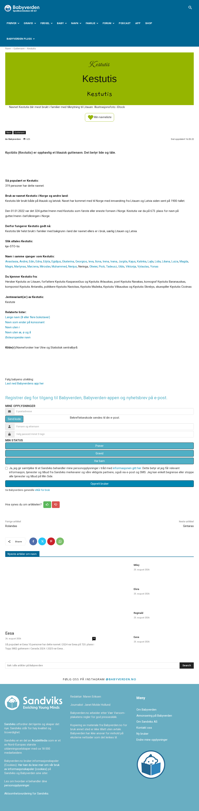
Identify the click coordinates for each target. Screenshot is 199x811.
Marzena (32, 266)
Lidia (158, 261)
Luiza (174, 261)
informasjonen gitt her (127, 468)
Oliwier (93, 266)
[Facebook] (33, 541)
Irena (106, 261)
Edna (39, 261)
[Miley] (117, 571)
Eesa (9, 633)
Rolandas (11, 526)
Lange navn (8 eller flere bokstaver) (27, 317)
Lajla (151, 261)
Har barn (99, 461)
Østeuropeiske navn (18, 337)
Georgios (81, 261)
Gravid (28, 23)
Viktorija (131, 266)
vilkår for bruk (42, 490)
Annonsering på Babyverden (154, 715)
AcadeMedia (40, 740)
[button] (190, 8)
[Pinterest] (51, 541)
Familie (90, 23)
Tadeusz (111, 266)
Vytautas (143, 266)
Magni (9, 266)
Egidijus (56, 261)
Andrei (23, 261)
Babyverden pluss (19, 38)
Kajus (132, 261)
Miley (136, 565)
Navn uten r (12, 327)
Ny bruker (142, 733)
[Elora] (117, 595)
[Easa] (117, 643)
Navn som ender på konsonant (25, 322)
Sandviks (10, 724)
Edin (31, 261)
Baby (60, 23)
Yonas (154, 266)
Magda (184, 261)
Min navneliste (102, 116)
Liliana (166, 261)
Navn (74, 23)
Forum (107, 23)
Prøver (11, 23)
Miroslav (45, 266)
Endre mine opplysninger (152, 739)
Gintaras (188, 526)
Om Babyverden (146, 709)
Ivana (113, 261)
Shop (148, 23)
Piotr (102, 266)
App (138, 23)
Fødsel (45, 23)
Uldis (121, 266)
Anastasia (11, 261)
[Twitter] (42, 541)
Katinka (141, 261)
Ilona (98, 261)
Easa (136, 637)
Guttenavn (19, 48)
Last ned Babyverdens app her (24, 383)
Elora (136, 589)
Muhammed (59, 266)
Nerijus (72, 266)
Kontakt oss (144, 727)
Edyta (46, 261)
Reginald (138, 613)
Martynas (20, 266)
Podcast (125, 23)
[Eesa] (50, 594)
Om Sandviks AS (146, 721)
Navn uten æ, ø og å (18, 332)
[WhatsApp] (60, 541)
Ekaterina (68, 261)
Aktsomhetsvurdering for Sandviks (26, 793)
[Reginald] (117, 619)
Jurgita (123, 261)
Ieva (91, 261)
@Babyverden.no (121, 679)
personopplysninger (16, 785)
